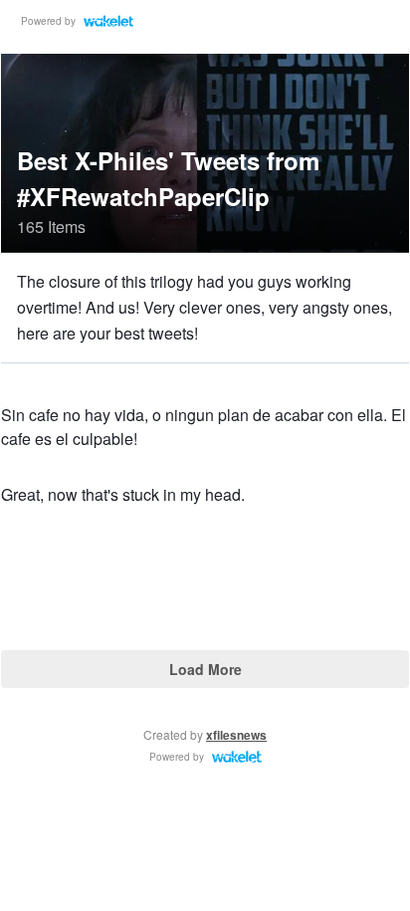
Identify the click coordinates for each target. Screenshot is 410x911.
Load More (205, 669)
